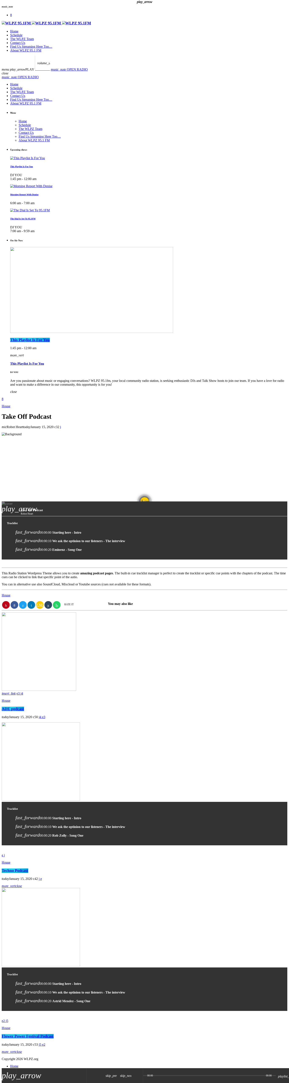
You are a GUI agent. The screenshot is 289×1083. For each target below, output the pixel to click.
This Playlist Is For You (21, 166)
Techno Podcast (15, 870)
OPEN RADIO (69, 69)
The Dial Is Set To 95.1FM (23, 219)
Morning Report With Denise (24, 194)
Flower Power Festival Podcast (28, 1036)
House (6, 700)
